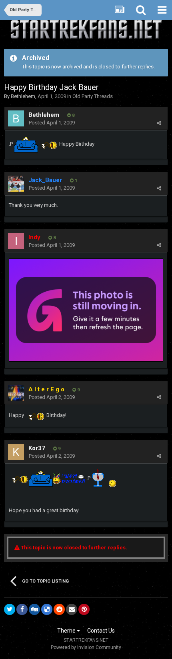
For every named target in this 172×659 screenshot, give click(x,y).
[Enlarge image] (86, 309)
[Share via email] (71, 609)
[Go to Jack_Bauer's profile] (16, 184)
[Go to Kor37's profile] (16, 452)
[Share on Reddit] (59, 609)
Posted (52, 123)
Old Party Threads (92, 96)
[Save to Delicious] (46, 609)
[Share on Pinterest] (84, 609)
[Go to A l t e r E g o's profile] (16, 393)
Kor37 (36, 448)
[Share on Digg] (34, 609)
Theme (67, 630)
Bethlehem (23, 96)
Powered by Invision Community (86, 647)
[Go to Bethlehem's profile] (16, 118)
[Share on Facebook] (22, 609)
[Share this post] (159, 123)
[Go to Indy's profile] (16, 241)
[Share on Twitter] (9, 609)
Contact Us (101, 630)
